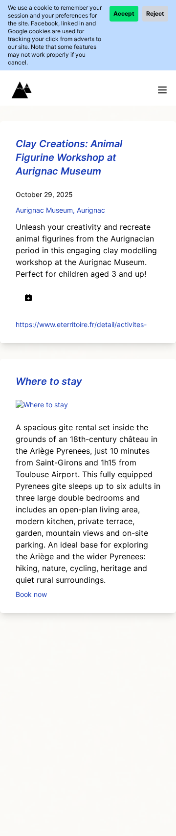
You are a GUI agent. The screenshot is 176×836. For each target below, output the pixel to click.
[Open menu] (162, 90)
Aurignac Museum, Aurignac (60, 210)
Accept (123, 13)
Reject (155, 13)
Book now (31, 593)
